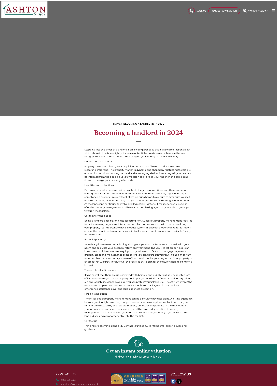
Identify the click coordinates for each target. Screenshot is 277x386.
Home (117, 123)
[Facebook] (173, 381)
